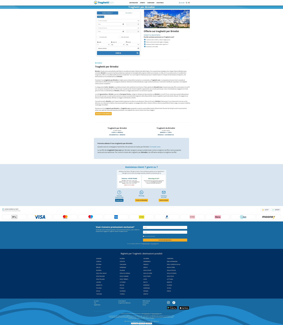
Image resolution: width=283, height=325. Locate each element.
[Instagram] (169, 302)
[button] (160, 2)
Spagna (145, 291)
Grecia (145, 267)
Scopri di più (119, 200)
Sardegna (146, 288)
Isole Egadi (147, 276)
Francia (145, 264)
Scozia (169, 288)
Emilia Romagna (172, 261)
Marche (169, 282)
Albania (98, 258)
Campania (170, 258)
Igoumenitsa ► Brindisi (117, 135)
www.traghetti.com (104, 2)
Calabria (146, 258)
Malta (145, 282)
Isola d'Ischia (171, 270)
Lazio (145, 279)
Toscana (99, 294)
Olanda (169, 285)
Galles (98, 267)
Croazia (122, 261)
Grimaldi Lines (155, 147)
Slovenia (123, 291)
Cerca (118, 53)
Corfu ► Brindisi (117, 132)
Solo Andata (128, 13)
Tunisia (122, 294)
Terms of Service (154, 243)
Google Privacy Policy (145, 243)
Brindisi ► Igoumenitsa (166, 135)
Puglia (122, 288)
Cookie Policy (148, 323)
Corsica (98, 261)
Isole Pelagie (100, 279)
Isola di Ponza (171, 273)
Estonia (98, 264)
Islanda (122, 270)
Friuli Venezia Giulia (173, 264)
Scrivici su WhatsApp (141, 200)
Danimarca (147, 261)
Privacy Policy (147, 313)
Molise (122, 285)
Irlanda (98, 270)
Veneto (145, 294)
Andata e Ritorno (107, 13)
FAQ (95, 303)
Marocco (99, 285)
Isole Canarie (124, 276)
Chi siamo (96, 301)
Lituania (123, 282)
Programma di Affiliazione (124, 303)
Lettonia (170, 279)
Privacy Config (135, 323)
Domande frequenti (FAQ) (119, 196)
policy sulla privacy (152, 236)
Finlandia (123, 264)
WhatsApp (141, 195)
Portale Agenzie (122, 301)
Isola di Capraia (125, 273)
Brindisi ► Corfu (166, 132)
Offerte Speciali (146, 301)
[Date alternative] (120, 37)
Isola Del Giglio (101, 273)
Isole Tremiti (124, 279)
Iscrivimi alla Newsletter (165, 240)
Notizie (144, 305)
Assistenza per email (164, 196)
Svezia (169, 291)
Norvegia (146, 285)
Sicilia (98, 291)
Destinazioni (146, 303)
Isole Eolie (170, 276)
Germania (123, 267)
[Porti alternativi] (98, 37)
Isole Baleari (100, 276)
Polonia (99, 288)
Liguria (98, 282)
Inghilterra (171, 267)
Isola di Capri (147, 273)
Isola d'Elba (147, 270)
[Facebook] (174, 302)
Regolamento (97, 305)
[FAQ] (119, 193)
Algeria (122, 258)
